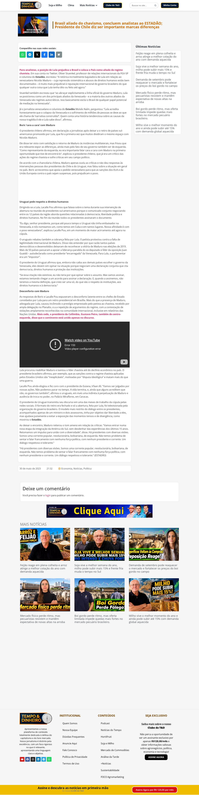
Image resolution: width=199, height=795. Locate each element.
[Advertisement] (157, 156)
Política (87, 468)
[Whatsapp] (49, 759)
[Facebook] (27, 759)
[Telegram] (43, 759)
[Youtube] (22, 759)
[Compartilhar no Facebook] (44, 55)
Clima (71, 5)
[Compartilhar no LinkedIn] (52, 55)
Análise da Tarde (110, 756)
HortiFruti (106, 736)
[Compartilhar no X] (37, 55)
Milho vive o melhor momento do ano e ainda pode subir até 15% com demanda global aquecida (156, 128)
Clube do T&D (112, 5)
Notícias (77, 468)
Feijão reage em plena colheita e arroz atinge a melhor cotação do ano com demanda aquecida (156, 56)
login (48, 495)
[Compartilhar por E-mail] (59, 55)
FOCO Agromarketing (112, 777)
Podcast (105, 723)
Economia (66, 468)
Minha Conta (169, 5)
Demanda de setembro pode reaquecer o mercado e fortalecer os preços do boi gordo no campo (156, 83)
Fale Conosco (69, 750)
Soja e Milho (55, 5)
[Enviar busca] (155, 5)
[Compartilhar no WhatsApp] (23, 55)
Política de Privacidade (74, 756)
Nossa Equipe (70, 730)
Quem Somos (69, 723)
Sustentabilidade (110, 770)
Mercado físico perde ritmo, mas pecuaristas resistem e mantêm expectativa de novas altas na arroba (156, 97)
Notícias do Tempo (111, 730)
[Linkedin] (38, 759)
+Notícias (106, 763)
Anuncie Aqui (69, 743)
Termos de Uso (70, 763)
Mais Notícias (87, 5)
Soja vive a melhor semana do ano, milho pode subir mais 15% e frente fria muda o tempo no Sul (157, 69)
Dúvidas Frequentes (73, 736)
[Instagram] (33, 759)
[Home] (30, 5)
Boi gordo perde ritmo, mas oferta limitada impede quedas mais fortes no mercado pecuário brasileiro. (157, 113)
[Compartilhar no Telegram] (30, 55)
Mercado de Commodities (115, 750)
